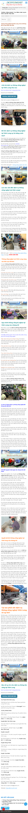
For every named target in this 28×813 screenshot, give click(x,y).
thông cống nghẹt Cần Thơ (20, 164)
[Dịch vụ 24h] (12, 3)
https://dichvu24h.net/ (11, 788)
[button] (8, 20)
